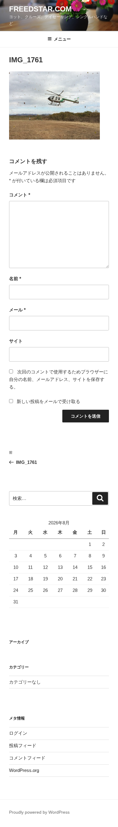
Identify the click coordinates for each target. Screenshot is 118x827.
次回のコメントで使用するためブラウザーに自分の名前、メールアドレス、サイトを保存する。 (58, 379)
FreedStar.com (40, 9)
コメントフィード (27, 757)
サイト (16, 340)
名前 (15, 278)
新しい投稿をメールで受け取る (48, 401)
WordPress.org (24, 770)
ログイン (18, 733)
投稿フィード (22, 745)
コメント (19, 194)
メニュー (62, 39)
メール (17, 309)
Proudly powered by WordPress (39, 812)
